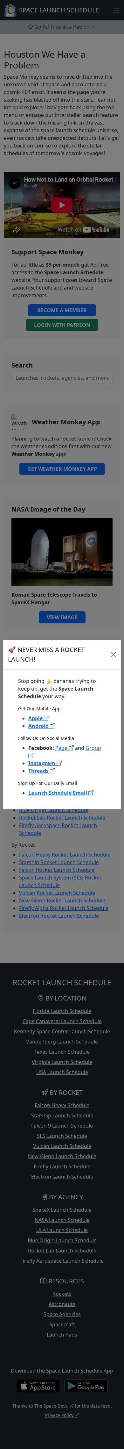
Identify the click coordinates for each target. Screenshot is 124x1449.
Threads (39, 770)
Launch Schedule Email (58, 792)
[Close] (114, 654)
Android (39, 725)
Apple (36, 718)
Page (62, 747)
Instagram (42, 763)
